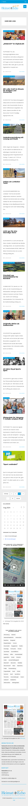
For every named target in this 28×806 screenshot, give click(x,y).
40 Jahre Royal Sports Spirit (12, 369)
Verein (22, 677)
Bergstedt (12, 640)
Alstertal (13, 634)
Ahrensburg (6, 634)
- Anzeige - (6, 357)
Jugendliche (6, 657)
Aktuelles (6, 76)
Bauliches (6, 640)
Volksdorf (6, 679)
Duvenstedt (6, 646)
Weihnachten (7, 682)
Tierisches (6, 677)
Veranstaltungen (15, 677)
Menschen (13, 663)
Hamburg (6, 654)
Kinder (12, 657)
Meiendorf (6, 663)
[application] (14, 567)
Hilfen (11, 654)
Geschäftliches (14, 651)
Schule (18, 671)
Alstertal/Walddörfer (9, 637)
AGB (14, 800)
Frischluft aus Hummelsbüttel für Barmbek (10, 276)
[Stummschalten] (20, 585)
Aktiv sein (6, 31)
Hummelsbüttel (18, 654)
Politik (5, 668)
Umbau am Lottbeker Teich (11, 182)
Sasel (13, 671)
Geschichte (6, 651)
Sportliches (17, 674)
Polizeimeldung (12, 668)
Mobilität (20, 663)
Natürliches (20, 665)
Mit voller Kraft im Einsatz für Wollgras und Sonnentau (13, 90)
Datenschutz (22, 798)
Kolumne (18, 657)
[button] (14, 567)
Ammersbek (18, 637)
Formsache (13, 648)
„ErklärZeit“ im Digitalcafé (13, 44)
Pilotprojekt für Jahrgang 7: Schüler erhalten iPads (13, 418)
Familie (21, 646)
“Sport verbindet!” (10, 464)
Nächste (18, 498)
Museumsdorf (7, 665)
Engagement (14, 646)
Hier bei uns (11, 31)
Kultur (5, 660)
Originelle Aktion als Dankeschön (11, 324)
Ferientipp (6, 648)
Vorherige (6, 493)
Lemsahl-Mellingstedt (14, 660)
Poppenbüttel (7, 671)
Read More (22, 71)
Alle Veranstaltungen (10, 539)
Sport (11, 674)
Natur (14, 665)
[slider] (12, 585)
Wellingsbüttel (15, 682)
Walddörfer (13, 679)
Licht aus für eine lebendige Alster (10, 232)
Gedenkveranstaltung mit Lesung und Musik (13, 138)
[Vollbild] (23, 585)
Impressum (15, 798)
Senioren (6, 674)
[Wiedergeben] (5, 585)
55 (12, 498)
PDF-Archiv (6, 623)
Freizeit (19, 648)
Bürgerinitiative (7, 643)
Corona (14, 643)
